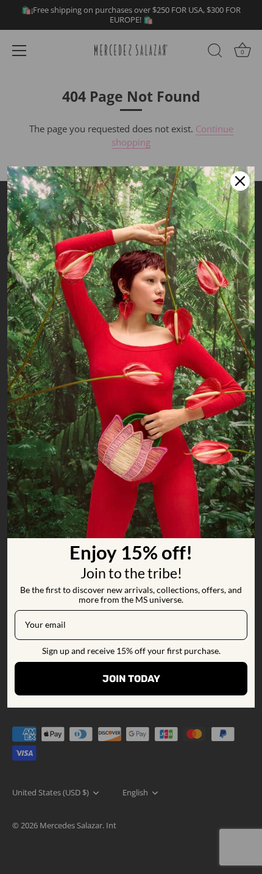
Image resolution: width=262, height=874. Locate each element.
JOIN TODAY (131, 678)
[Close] (240, 181)
